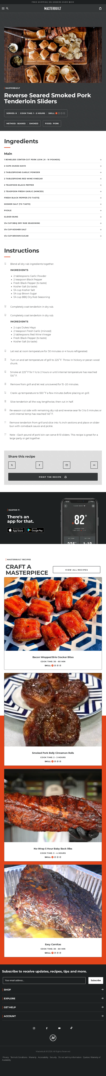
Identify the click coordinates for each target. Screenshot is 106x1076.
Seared (21, 123)
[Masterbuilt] (53, 8)
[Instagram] (34, 1028)
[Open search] (7, 8)
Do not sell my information (70, 1057)
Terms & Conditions (19, 1057)
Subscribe (96, 980)
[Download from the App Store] (35, 530)
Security (53, 1057)
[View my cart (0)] (100, 8)
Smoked (33, 123)
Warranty (33, 1057)
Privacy (6, 1057)
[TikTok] (72, 1028)
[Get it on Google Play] (16, 530)
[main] (53, 487)
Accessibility (43, 1057)
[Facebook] (46, 1028)
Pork (56, 123)
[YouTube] (59, 1028)
